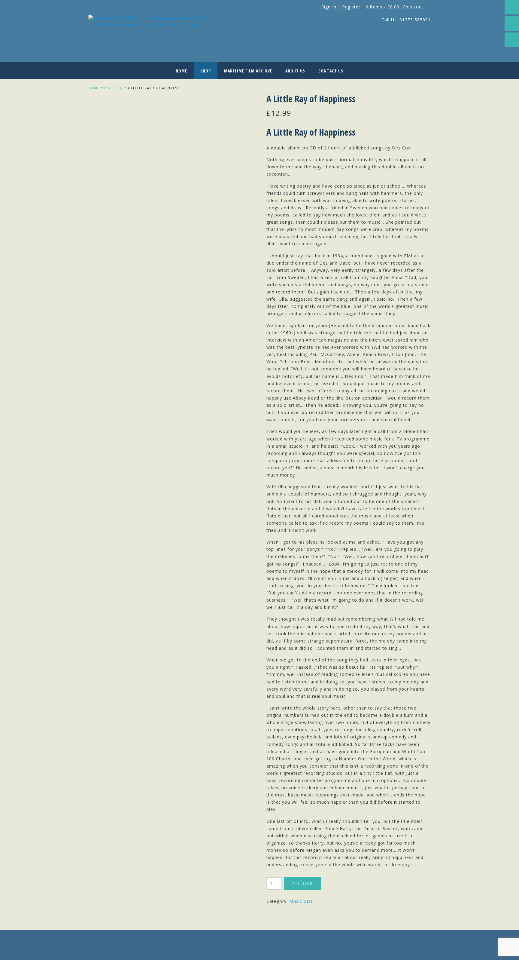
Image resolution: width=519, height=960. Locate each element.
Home (181, 71)
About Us (295, 71)
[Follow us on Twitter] (512, 23)
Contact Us (330, 71)
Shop (205, 71)
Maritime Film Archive (248, 71)
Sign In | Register (340, 7)
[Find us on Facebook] (512, 7)
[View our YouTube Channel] (512, 39)
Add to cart (302, 883)
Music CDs (113, 88)
